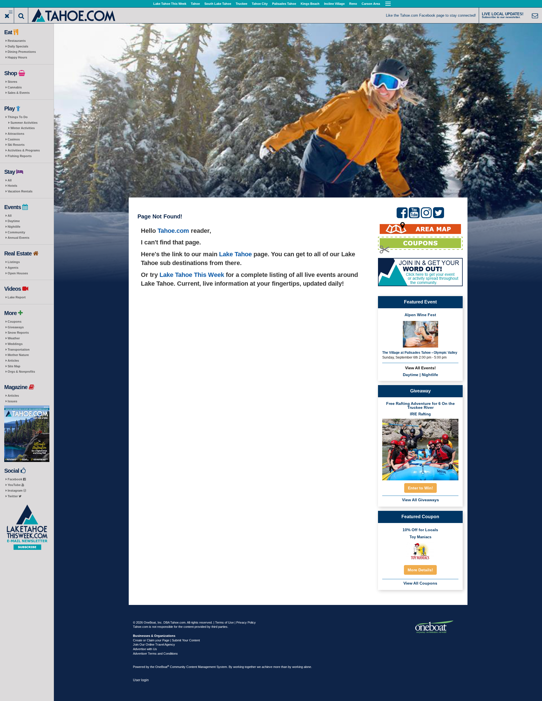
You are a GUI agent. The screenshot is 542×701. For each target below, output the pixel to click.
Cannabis (15, 87)
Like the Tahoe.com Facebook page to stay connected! (431, 15)
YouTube (14, 485)
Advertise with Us (145, 649)
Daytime (14, 221)
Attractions (16, 133)
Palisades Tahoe (284, 3)
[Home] (74, 14)
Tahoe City (260, 3)
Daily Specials (18, 46)
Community (16, 232)
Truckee (241, 3)
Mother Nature (18, 355)
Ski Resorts (16, 144)
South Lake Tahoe (217, 3)
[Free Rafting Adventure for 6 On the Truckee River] (420, 448)
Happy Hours (17, 57)
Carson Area (371, 3)
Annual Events (18, 237)
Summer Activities (24, 122)
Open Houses (18, 273)
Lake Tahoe (235, 254)
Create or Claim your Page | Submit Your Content (166, 640)
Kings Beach (310, 3)
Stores (12, 81)
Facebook (15, 479)
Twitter (13, 496)
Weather (14, 338)
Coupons (14, 321)
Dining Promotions (22, 51)
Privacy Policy (246, 622)
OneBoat (162, 667)
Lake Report (17, 297)
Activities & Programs (24, 150)
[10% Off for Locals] (420, 551)
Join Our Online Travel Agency (154, 644)
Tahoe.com (173, 230)
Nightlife (14, 226)
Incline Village (334, 3)
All (10, 180)
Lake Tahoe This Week (169, 3)
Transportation (19, 349)
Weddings (15, 344)
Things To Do (18, 117)
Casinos (14, 139)
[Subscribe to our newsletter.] (27, 527)
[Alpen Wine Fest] (420, 334)
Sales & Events (19, 92)
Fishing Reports (20, 156)
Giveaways (16, 327)
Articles (13, 360)
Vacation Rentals (20, 191)
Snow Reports (18, 332)
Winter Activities (22, 128)
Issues (12, 401)
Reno (353, 3)
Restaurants (17, 40)
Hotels (12, 185)
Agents (13, 267)
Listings (14, 262)
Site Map (14, 366)
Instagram (15, 490)
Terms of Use (224, 622)
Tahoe (195, 3)
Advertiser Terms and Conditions (155, 653)
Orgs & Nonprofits (21, 371)
